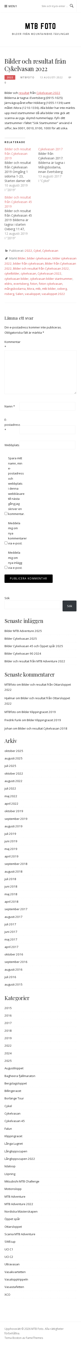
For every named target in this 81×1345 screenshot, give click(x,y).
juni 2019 (10, 841)
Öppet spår (12, 1219)
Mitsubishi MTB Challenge (21, 1181)
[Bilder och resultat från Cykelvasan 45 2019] (21, 217)
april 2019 (11, 856)
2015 (8, 1008)
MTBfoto (10, 684)
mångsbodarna (15, 289)
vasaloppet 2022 (53, 294)
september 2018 (15, 864)
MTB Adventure (14, 1196)
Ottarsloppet (13, 1227)
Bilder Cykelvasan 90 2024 (22, 653)
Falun (8, 1129)
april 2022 (11, 804)
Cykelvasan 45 (14, 1121)
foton (33, 284)
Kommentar (11, 344)
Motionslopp (13, 1189)
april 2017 (11, 947)
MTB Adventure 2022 (18, 1204)
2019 (8, 1038)
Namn (9, 406)
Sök (7, 598)
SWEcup (10, 1242)
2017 (8, 1023)
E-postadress (11, 425)
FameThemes (34, 1338)
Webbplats (11, 445)
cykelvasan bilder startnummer (51, 279)
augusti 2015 (13, 984)
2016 (8, 1015)
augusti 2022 (13, 781)
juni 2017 (10, 932)
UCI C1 (8, 1249)
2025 (8, 1061)
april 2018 (11, 902)
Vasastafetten (14, 1287)
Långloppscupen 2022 (19, 1159)
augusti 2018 (13, 871)
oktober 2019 (13, 811)
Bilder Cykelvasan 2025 (20, 639)
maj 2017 (10, 939)
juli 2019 (10, 834)
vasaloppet (32, 294)
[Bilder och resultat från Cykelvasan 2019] (21, 169)
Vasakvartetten (15, 1272)
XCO (7, 1294)
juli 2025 (10, 766)
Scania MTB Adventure (19, 1234)
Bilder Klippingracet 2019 (39, 712)
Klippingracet (13, 1136)
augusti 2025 (13, 758)
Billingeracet (12, 1091)
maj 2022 (10, 796)
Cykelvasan (50, 251)
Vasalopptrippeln (16, 1279)
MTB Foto (40, 26)
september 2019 (15, 819)
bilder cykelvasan (39, 258)
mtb (38, 289)
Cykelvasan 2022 (48, 93)
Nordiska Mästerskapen (21, 1211)
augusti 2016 (13, 969)
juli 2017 (10, 924)
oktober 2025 (13, 751)
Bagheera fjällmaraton (19, 1076)
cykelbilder (11, 273)
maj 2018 (10, 894)
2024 (8, 1053)
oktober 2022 (13, 773)
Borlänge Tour (14, 1098)
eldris (8, 284)
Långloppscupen (15, 1151)
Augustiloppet (13, 1068)
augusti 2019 (13, 826)
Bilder (22, 258)
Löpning (9, 1174)
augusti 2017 (13, 917)
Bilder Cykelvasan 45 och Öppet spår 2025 (33, 646)
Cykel (37, 251)
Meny (13, 6)
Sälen (19, 294)
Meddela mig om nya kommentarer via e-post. (15, 533)
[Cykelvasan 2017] (55, 165)
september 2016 (15, 962)
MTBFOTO (27, 77)
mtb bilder (49, 289)
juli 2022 (10, 788)
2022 (10, 77)
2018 (8, 1031)
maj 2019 (10, 849)
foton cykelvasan (50, 284)
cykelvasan (28, 273)
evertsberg (21, 284)
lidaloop (10, 1166)
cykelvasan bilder (16, 279)
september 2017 (15, 909)
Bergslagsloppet (15, 1083)
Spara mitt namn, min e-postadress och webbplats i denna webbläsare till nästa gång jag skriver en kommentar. (15, 486)
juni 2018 (10, 886)
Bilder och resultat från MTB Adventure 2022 (34, 661)
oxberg (62, 289)
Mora (30, 289)
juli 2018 (10, 879)
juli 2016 (10, 977)
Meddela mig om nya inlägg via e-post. (15, 560)
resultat (24, 93)
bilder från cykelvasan (28, 263)
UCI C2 (8, 1257)
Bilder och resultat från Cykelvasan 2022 (41, 268)
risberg (9, 294)
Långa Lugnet (13, 1144)
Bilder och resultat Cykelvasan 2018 (42, 728)
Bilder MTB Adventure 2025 (23, 631)
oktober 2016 (13, 954)
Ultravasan (12, 1264)
